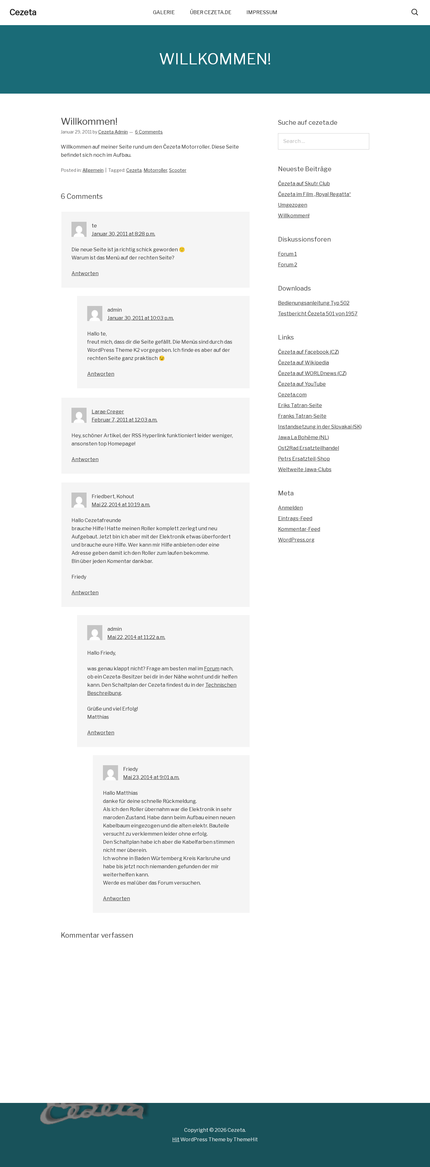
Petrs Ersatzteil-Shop (304, 459)
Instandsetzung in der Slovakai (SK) (320, 427)
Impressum (261, 12)
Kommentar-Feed (299, 529)
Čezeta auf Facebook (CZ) (308, 352)
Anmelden (290, 508)
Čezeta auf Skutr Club (304, 184)
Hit (175, 1139)
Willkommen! (293, 216)
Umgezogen (292, 205)
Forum (211, 669)
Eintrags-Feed (295, 518)
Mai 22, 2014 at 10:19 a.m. (121, 505)
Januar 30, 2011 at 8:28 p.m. (123, 234)
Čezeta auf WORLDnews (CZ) (312, 373)
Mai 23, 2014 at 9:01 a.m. (151, 777)
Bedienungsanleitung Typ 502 (313, 303)
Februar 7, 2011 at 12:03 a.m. (124, 420)
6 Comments (149, 131)
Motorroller (155, 170)
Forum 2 (287, 265)
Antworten (85, 273)
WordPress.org (296, 540)
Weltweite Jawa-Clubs (304, 469)
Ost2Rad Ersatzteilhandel (308, 448)
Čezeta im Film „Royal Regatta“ (314, 194)
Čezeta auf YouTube (302, 384)
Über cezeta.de (210, 12)
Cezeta (23, 12)
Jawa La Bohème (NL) (303, 437)
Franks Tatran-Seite (302, 416)
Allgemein (93, 170)
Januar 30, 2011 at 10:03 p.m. (140, 318)
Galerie (164, 12)
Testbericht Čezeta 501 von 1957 (318, 314)
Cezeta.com (292, 395)
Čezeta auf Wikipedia (303, 363)
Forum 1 (287, 254)
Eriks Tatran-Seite (300, 405)
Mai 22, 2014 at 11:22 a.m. (136, 637)
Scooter (177, 170)
